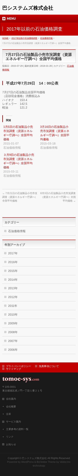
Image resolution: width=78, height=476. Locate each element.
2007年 (13, 341)
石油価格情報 (17, 231)
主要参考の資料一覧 (17, 429)
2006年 (13, 349)
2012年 (13, 297)
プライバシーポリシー (18, 366)
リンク (10, 436)
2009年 (13, 323)
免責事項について (49, 366)
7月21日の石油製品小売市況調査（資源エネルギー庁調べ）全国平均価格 (19, 197)
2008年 (13, 332)
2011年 (12, 305)
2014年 (13, 279)
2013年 (13, 288)
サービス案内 (13, 421)
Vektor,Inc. (65, 462)
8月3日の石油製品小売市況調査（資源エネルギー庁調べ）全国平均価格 (58, 197)
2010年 (13, 314)
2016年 (13, 262)
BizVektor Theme (46, 462)
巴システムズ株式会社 (27, 8)
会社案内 (11, 398)
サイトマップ (13, 368)
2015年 (13, 271)
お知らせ (11, 444)
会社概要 (11, 406)
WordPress (27, 462)
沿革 (8, 414)
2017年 (13, 253)
